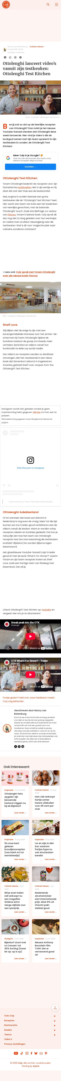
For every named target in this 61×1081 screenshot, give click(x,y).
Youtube (46, 609)
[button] (52, 1016)
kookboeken (24, 187)
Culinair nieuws (36, 46)
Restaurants (10, 1025)
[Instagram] (19, 746)
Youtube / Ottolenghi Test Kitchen (45, 117)
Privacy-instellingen (14, 1044)
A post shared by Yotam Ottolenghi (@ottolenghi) (31, 501)
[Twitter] (15, 746)
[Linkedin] (22, 746)
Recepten (9, 1020)
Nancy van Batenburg (18, 46)
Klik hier (37, 412)
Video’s (8, 1039)
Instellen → (30, 166)
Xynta (36, 1066)
